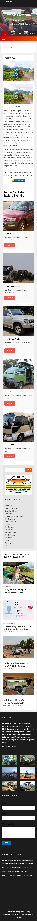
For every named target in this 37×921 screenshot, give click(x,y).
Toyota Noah (9, 527)
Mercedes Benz (10, 532)
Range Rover (9, 543)
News (4, 623)
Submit (6, 843)
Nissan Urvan (9, 524)
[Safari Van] (18, 374)
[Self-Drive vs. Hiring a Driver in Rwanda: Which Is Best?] (18, 684)
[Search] (34, 38)
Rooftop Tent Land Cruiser (14, 516)
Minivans (29, 33)
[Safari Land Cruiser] (18, 268)
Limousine (8, 538)
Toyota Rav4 (9, 506)
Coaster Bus (9, 530)
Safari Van (8, 514)
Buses (15, 33)
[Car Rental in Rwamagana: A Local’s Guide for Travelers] (18, 647)
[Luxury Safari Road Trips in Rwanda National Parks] (18, 573)
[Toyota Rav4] (18, 216)
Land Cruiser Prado (11, 508)
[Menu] (3, 38)
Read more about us (9, 747)
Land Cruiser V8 (10, 522)
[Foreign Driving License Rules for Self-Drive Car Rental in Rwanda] (18, 610)
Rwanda (18, 595)
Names (5, 803)
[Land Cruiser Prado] (18, 321)
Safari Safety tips (12, 623)
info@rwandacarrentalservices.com (19, 867)
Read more (10, 245)
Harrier (7, 540)
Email (4, 813)
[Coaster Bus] (18, 427)
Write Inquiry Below (9, 824)
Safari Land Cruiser (11, 511)
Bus (6, 546)
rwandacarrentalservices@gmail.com (15, 872)
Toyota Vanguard (10, 519)
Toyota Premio (10, 535)
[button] (3, 38)
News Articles (7, 586)
